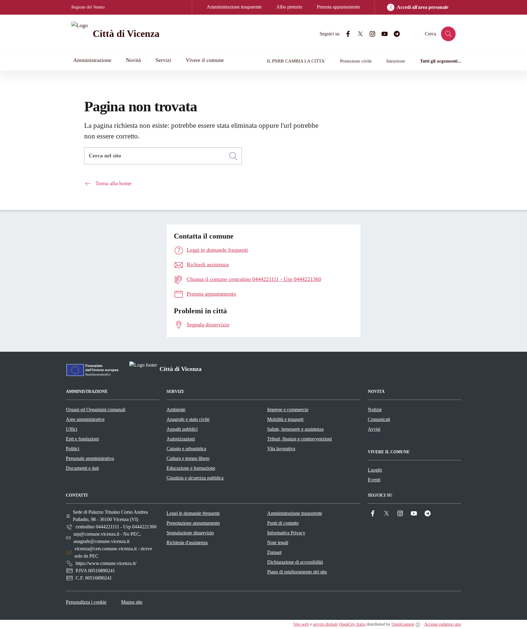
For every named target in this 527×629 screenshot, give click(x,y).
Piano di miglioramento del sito (297, 571)
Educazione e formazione (191, 468)
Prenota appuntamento (338, 6)
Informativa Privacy (286, 532)
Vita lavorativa (281, 448)
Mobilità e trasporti (285, 419)
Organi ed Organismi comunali (95, 409)
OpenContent (403, 624)
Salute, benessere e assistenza (295, 429)
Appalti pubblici (182, 429)
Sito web (301, 624)
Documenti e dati (82, 468)
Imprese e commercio (287, 409)
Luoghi (375, 470)
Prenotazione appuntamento (193, 523)
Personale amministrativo (90, 458)
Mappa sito (131, 602)
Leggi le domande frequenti (193, 513)
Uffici (71, 429)
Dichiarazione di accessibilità (295, 562)
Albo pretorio (289, 6)
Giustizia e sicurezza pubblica (195, 477)
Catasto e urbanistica (186, 448)
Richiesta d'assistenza (187, 542)
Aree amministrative (85, 419)
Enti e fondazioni (82, 438)
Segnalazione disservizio (190, 532)
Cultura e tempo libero (188, 458)
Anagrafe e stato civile (188, 419)
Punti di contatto (283, 523)
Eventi (374, 479)
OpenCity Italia (352, 624)
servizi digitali (325, 624)
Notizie (375, 409)
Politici (72, 448)
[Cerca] (233, 156)
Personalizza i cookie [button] (86, 602)
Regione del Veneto (88, 7)
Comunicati (379, 419)
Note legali (277, 542)
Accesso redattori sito (442, 624)
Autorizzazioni (181, 438)
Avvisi (374, 429)
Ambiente (176, 409)
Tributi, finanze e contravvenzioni (299, 438)
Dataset (274, 552)
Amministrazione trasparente (234, 6)
